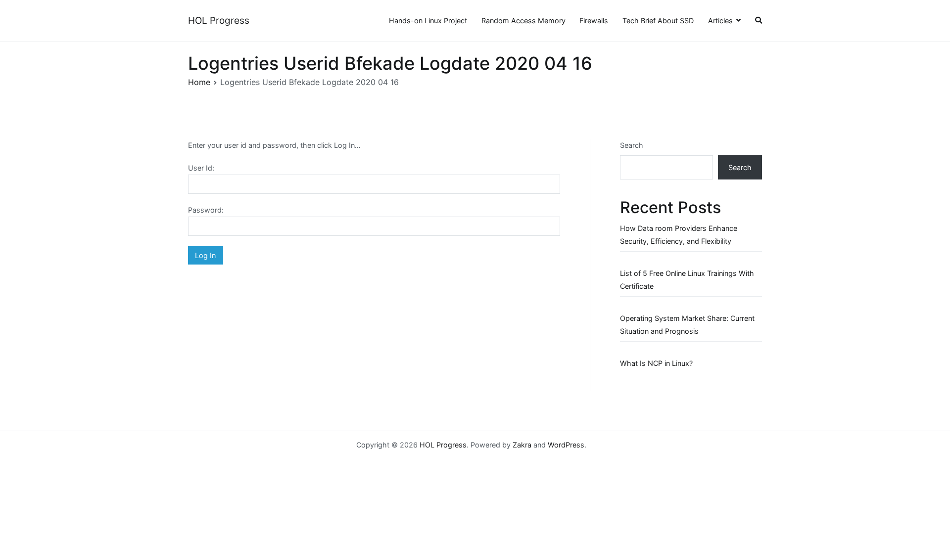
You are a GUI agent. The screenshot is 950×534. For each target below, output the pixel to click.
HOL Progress (218, 20)
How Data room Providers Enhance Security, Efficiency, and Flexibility (678, 234)
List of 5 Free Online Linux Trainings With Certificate (687, 279)
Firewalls (593, 20)
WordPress (566, 445)
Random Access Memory (523, 20)
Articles (720, 20)
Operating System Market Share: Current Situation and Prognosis (687, 324)
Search (631, 145)
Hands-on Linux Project (428, 20)
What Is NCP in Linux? (656, 363)
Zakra (522, 445)
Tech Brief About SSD (658, 20)
